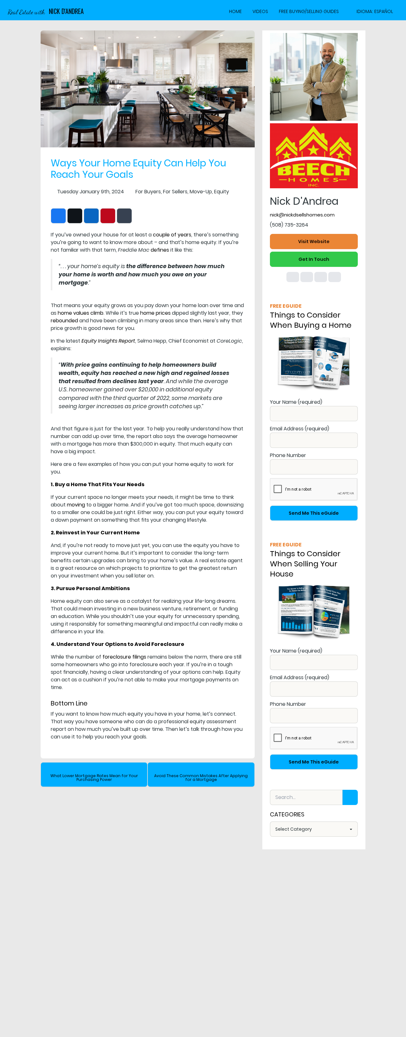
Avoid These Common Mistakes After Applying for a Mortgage (201, 777)
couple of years (172, 234)
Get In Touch (313, 259)
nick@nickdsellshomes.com (302, 214)
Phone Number (288, 455)
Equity (221, 191)
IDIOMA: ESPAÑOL (375, 11)
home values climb (80, 313)
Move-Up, (201, 191)
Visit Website (314, 241)
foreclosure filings (124, 656)
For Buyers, (148, 191)
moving (76, 504)
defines (160, 250)
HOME (235, 11)
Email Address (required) (299, 428)
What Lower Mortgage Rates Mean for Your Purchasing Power (94, 777)
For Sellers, (175, 191)
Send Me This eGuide (314, 513)
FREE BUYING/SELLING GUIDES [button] (309, 11)
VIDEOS (260, 11)
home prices (155, 313)
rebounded (64, 320)
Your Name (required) (296, 402)
